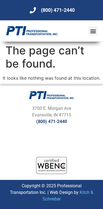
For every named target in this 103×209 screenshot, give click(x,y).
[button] (93, 30)
